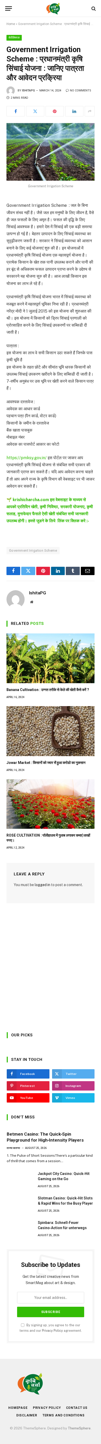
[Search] (93, 8)
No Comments (80, 90)
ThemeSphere (79, 1428)
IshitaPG (28, 90)
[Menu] (8, 8)
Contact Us (77, 1408)
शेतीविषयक (14, 37)
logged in (42, 885)
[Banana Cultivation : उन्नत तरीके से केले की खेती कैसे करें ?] (50, 658)
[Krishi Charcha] (53, 8)
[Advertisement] (50, 969)
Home (10, 24)
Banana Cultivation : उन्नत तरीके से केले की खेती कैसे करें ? (47, 690)
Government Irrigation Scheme (33, 550)
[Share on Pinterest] (55, 111)
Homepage (18, 1408)
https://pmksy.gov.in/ (26, 457)
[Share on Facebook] (15, 111)
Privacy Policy (52, 1331)
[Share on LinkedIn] (74, 111)
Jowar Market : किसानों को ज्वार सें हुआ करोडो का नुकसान (45, 763)
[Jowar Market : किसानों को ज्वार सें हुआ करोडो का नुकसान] (50, 731)
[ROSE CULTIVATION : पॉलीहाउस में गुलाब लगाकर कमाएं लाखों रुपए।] (50, 804)
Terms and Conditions (63, 1415)
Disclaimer (26, 1415)
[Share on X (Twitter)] (35, 111)
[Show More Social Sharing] (90, 111)
